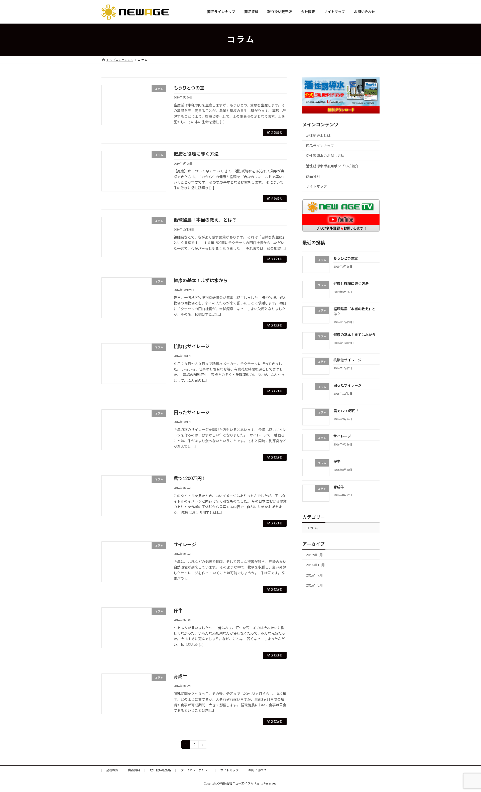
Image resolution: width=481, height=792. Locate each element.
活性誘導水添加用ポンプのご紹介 (332, 166)
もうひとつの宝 (189, 87)
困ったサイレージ (192, 412)
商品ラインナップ (320, 145)
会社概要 (112, 770)
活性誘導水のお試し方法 (325, 156)
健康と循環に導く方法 (196, 154)
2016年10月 (315, 565)
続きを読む (274, 132)
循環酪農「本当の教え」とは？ (205, 219)
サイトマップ (316, 186)
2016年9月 (314, 575)
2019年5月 (314, 554)
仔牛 (178, 610)
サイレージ (185, 544)
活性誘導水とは (318, 135)
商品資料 (313, 176)
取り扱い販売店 (160, 770)
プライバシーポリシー (196, 770)
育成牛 (180, 676)
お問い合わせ (257, 770)
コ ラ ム (312, 527)
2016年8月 (314, 585)
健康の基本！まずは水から (201, 280)
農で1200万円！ (190, 478)
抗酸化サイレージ (192, 346)
